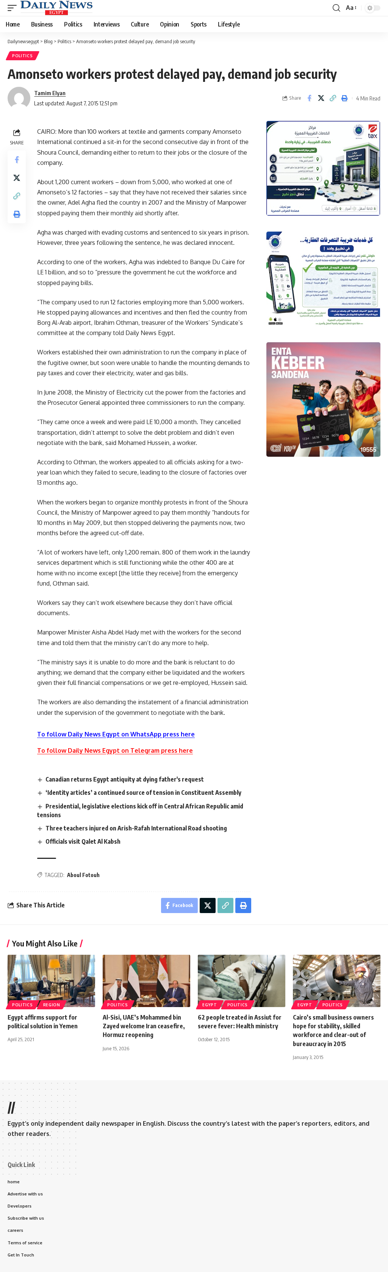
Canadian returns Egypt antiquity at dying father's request (124, 779)
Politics (22, 55)
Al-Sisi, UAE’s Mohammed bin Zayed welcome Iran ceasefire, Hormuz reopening (144, 1026)
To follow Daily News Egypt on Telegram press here (115, 750)
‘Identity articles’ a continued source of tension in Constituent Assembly (143, 792)
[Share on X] (321, 98)
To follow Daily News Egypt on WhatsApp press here (116, 734)
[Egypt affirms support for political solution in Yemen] (51, 981)
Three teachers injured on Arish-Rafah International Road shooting (136, 828)
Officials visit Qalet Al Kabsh (82, 841)
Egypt (209, 1005)
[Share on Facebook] (309, 98)
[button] (14, 8)
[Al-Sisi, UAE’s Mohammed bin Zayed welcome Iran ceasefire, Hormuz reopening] (146, 981)
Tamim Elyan (50, 92)
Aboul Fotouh (83, 875)
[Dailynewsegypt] (56, 8)
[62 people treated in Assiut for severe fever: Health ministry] (241, 981)
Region (51, 1005)
